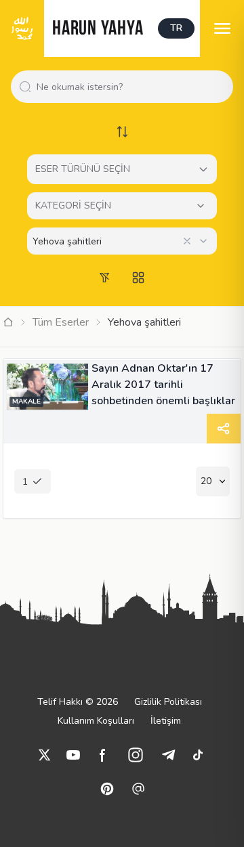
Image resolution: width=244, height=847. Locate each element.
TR (176, 28)
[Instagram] (135, 755)
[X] (45, 755)
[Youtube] (73, 754)
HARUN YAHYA (97, 29)
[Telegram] (168, 754)
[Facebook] (103, 754)
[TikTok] (197, 754)
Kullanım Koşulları (96, 720)
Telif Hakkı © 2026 (77, 701)
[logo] (22, 28)
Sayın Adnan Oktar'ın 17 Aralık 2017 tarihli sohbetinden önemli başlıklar (163, 384)
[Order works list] (122, 131)
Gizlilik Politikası (168, 701)
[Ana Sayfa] (8, 322)
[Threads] (138, 788)
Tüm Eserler (61, 322)
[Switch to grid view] (138, 277)
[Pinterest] (107, 789)
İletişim (165, 720)
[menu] (222, 28)
